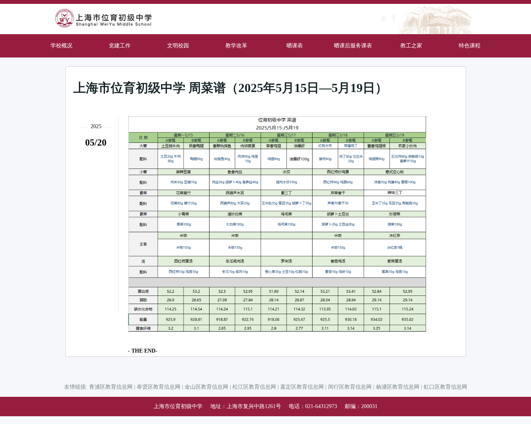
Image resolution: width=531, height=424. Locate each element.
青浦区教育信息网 (111, 387)
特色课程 (469, 46)
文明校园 (178, 46)
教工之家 (411, 46)
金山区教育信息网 (206, 387)
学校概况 (61, 46)
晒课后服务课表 (353, 46)
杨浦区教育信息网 (397, 387)
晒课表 (294, 46)
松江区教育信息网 (254, 387)
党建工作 (120, 46)
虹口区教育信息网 (445, 387)
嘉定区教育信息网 (302, 387)
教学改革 (236, 46)
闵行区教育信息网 (350, 387)
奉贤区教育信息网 (158, 387)
